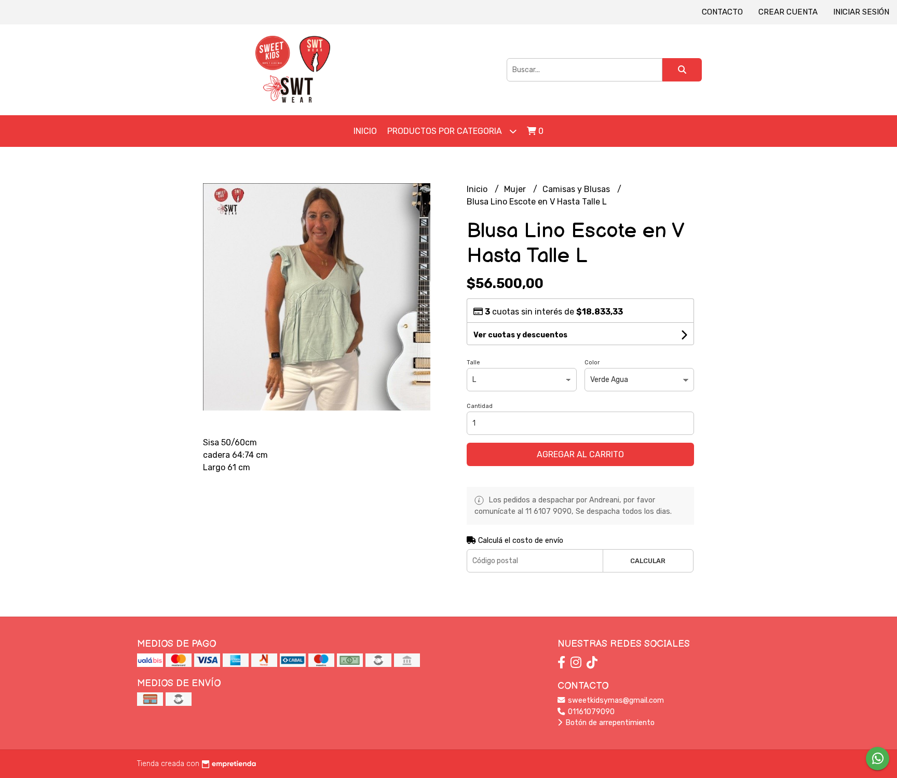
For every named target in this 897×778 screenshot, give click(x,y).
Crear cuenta (788, 12)
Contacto (722, 12)
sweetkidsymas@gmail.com (615, 700)
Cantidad (480, 406)
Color (592, 362)
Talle (473, 362)
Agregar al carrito (580, 454)
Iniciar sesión (861, 12)
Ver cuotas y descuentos (520, 335)
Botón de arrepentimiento (609, 722)
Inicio (365, 131)
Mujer (516, 189)
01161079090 (590, 711)
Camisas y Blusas (577, 189)
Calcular (647, 561)
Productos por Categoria (445, 131)
